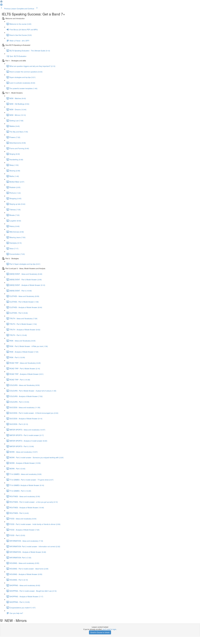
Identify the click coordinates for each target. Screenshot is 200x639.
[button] (1, 2)
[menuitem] (1, 5)
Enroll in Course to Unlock (100, 632)
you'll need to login (109, 629)
